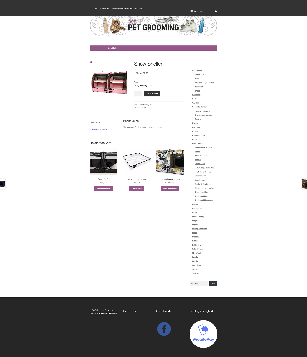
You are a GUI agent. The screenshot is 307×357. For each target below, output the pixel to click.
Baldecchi (196, 94)
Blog (98, 8)
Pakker (195, 241)
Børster (195, 99)
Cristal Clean (200, 163)
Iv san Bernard (198, 143)
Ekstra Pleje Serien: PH (204, 168)
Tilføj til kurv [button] (137, 188)
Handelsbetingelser (108, 8)
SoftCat (195, 261)
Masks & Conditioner (203, 184)
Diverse (195, 123)
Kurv (124, 8)
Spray (197, 90)
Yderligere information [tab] (99, 129)
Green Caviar (200, 176)
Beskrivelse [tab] (95, 122)
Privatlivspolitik (138, 8)
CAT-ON (195, 103)
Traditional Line (201, 196)
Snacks (195, 257)
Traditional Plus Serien (204, 200)
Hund (194, 139)
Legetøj (195, 224)
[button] (91, 62)
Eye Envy (196, 127)
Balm (197, 78)
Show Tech (196, 253)
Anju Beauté (197, 70)
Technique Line (201, 192)
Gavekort (196, 131)
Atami (197, 151)
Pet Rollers (196, 245)
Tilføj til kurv (152, 93)
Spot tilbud (196, 265)
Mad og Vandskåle (199, 228)
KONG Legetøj (198, 216)
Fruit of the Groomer (203, 172)
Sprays (198, 119)
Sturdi (103, 48)
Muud (194, 232)
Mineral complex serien (204, 188)
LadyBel (195, 220)
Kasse (119, 8)
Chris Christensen (199, 107)
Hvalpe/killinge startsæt (204, 82)
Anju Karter (199, 74)
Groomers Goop (198, 135)
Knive (194, 212)
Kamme (195, 204)
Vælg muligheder (103, 188)
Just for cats (200, 180)
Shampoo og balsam (203, 115)
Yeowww (195, 273)
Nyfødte (195, 236)
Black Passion (201, 155)
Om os (129, 8)
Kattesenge (197, 208)
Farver (136, 82)
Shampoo (199, 86)
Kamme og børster (202, 111)
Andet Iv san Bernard (203, 147)
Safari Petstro (197, 249)
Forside (93, 8)
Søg (213, 283)
